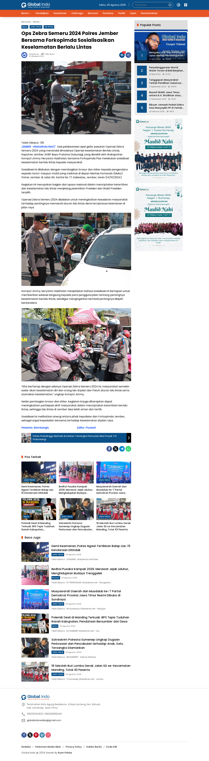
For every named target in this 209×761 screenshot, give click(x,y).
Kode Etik (111, 746)
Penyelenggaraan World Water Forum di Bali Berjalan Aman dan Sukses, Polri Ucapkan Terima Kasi (166, 69)
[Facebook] (109, 449)
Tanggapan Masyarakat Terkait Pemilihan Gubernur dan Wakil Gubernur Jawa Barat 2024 (165, 81)
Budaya (64, 480)
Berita (24, 26)
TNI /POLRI (48, 26)
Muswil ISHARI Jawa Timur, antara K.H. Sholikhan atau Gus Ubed (165, 94)
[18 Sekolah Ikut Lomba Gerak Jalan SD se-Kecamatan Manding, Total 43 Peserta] (113, 509)
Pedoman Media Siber (48, 746)
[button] (170, 5)
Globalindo (34, 54)
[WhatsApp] (128, 449)
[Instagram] (48, 735)
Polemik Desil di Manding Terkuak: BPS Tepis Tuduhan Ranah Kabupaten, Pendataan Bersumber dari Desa (38, 526)
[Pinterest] (36, 735)
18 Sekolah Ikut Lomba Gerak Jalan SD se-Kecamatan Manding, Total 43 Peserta (113, 526)
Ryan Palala (65, 752)
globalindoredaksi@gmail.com (44, 720)
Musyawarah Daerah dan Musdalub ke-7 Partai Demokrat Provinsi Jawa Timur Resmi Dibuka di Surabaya (111, 490)
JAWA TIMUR (35, 26)
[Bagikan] (128, 55)
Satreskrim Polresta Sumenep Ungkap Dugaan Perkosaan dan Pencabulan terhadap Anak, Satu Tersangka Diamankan (75, 526)
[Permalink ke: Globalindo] (25, 55)
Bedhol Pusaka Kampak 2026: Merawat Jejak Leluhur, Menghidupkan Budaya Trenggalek (76, 490)
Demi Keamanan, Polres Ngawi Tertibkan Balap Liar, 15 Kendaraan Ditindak (37, 490)
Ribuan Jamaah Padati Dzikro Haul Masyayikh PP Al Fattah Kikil (166, 106)
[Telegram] (122, 449)
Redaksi (26, 746)
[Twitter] (115, 449)
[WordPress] (42, 735)
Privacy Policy (74, 746)
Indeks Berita (94, 746)
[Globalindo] (40, 3)
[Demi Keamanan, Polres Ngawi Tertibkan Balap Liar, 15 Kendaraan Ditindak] (38, 472)
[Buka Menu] (186, 5)
